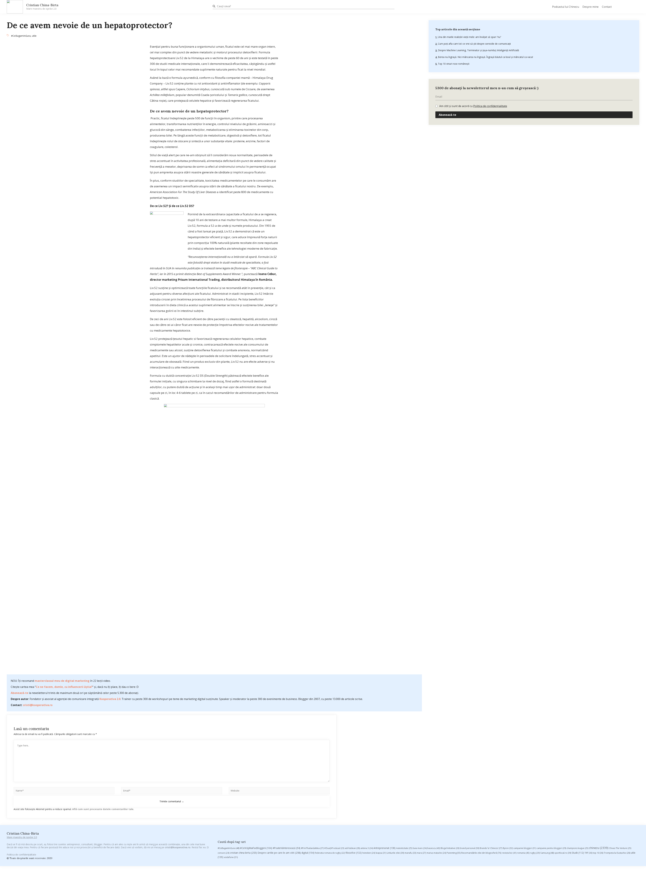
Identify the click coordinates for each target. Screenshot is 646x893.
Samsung (547, 852)
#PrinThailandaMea (312, 848)
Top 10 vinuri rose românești (453, 63)
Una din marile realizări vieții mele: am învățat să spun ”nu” (469, 37)
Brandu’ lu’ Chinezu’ (491, 848)
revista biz (509, 852)
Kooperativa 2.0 (109, 699)
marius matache (436, 852)
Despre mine (590, 6)
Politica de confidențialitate (490, 106)
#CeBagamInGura (21, 35)
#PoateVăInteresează (286, 848)
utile (34, 35)
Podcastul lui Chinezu (565, 6)
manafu (410, 852)
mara (421, 852)
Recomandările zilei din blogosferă (481, 852)
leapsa (381, 852)
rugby (535, 852)
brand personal (469, 848)
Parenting (454, 852)
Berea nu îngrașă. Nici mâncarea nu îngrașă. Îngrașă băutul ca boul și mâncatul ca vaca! (485, 57)
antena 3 (367, 848)
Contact (607, 6)
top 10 (598, 852)
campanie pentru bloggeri (551, 848)
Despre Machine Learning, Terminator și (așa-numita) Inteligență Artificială (478, 50)
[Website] (279, 791)
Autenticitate (404, 848)
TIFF (588, 852)
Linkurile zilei (395, 852)
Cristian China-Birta (42, 6)
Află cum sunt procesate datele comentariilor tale (102, 809)
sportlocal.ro (562, 852)
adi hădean (352, 848)
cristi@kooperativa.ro (37, 705)
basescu (433, 848)
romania (523, 852)
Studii (578, 852)
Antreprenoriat (384, 848)
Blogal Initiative (450, 848)
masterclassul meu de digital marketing (62, 681)
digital (307, 852)
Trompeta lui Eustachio (617, 852)
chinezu (598, 848)
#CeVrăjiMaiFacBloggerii (256, 848)
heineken (368, 852)
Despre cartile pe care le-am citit (279, 852)
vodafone (231, 857)
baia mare (420, 848)
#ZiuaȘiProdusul (334, 848)
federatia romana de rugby (330, 852)
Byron (508, 848)
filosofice (354, 852)
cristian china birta (243, 852)
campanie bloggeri (524, 848)
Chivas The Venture (620, 848)
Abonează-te (19, 693)
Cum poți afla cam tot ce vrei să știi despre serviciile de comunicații (474, 43)
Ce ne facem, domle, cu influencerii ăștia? (64, 687)
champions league (577, 848)
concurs (223, 852)
